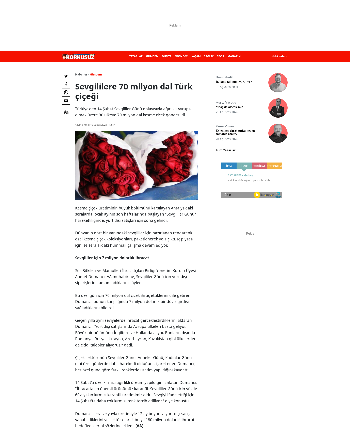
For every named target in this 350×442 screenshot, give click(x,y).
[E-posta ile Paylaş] (66, 100)
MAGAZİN (234, 56)
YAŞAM (196, 56)
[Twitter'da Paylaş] (66, 76)
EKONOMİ (181, 56)
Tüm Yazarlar (226, 150)
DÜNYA (166, 56)
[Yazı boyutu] (66, 112)
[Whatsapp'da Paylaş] (66, 92)
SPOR (220, 56)
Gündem (96, 74)
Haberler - (82, 74)
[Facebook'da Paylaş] (66, 84)
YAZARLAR (136, 56)
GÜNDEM (152, 56)
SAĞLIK (209, 56)
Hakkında (278, 56)
